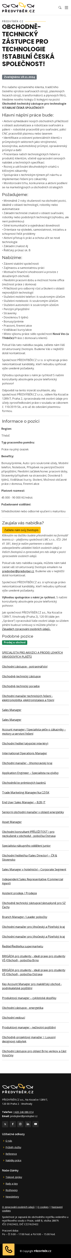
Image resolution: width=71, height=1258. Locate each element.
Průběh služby (13, 1147)
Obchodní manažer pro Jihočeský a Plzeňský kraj (33, 927)
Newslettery (12, 1197)
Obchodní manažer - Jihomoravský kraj (27, 763)
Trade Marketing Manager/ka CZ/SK (25, 792)
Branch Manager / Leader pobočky (24, 917)
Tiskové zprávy (14, 1177)
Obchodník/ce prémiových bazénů (24, 783)
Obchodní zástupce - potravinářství (24, 666)
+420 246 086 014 (23, 1112)
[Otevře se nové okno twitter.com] (5, 1124)
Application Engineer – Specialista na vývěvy (30, 773)
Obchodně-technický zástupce (21, 676)
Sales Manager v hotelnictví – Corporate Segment (34, 869)
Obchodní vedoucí (13, 1017)
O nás (9, 1141)
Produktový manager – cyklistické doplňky (29, 998)
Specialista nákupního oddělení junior (26, 846)
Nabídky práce (13, 1160)
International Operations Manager (24, 753)
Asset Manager (12, 822)
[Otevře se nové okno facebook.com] (13, 1124)
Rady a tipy (12, 1183)
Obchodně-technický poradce (21, 686)
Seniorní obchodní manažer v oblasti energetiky (33, 812)
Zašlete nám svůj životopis (21, 530)
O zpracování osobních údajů (18, 1207)
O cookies (43, 1207)
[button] (60, 8)
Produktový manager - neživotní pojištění (29, 1027)
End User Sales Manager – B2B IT (23, 802)
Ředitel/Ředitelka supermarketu (22, 946)
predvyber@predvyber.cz (18, 571)
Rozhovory (12, 1190)
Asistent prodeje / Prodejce (19, 893)
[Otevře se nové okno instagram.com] (20, 1124)
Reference (11, 1154)
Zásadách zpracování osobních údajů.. (26, 629)
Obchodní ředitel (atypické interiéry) (25, 743)
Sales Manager (11, 710)
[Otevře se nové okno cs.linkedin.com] (28, 1124)
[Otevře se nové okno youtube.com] (35, 1124)
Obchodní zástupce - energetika (22, 1008)
